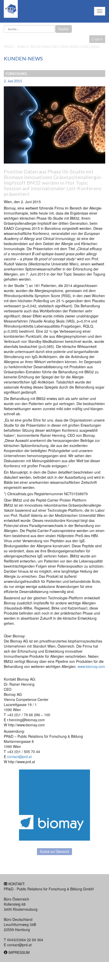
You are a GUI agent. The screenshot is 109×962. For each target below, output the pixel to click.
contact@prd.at (19, 756)
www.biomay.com (91, 666)
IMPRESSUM (19, 952)
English (97, 39)
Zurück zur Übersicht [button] (54, 851)
